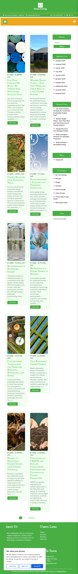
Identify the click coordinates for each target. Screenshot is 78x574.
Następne (31, 518)
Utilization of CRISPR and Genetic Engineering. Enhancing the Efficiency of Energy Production (38, 468)
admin (11, 75)
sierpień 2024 (60, 93)
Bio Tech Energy (61, 175)
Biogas (58, 182)
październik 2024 (61, 86)
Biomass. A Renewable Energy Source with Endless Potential (14, 464)
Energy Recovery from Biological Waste (16, 180)
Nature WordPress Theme (44, 571)
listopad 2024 (60, 82)
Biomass (58, 186)
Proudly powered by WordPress (23, 571)
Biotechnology (60, 189)
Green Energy (40, 9)
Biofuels (58, 178)
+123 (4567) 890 (57, 15)
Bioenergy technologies (60, 219)
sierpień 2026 (60, 61)
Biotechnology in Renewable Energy (16, 269)
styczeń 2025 (60, 75)
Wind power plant (61, 202)
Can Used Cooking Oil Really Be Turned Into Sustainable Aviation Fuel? (14, 87)
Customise (12, 566)
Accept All (37, 566)
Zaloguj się (59, 160)
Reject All (25, 566)
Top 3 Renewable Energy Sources (38, 363)
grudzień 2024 (61, 79)
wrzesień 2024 (61, 90)
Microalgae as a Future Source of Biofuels (39, 271)
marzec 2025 (60, 68)
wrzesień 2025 (61, 64)
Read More (12, 123)
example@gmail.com (34, 15)
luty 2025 (59, 71)
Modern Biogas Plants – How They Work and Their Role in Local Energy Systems (38, 87)
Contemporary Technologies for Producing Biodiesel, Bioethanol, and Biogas (15, 368)
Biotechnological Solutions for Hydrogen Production (38, 183)
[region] (25, 559)
